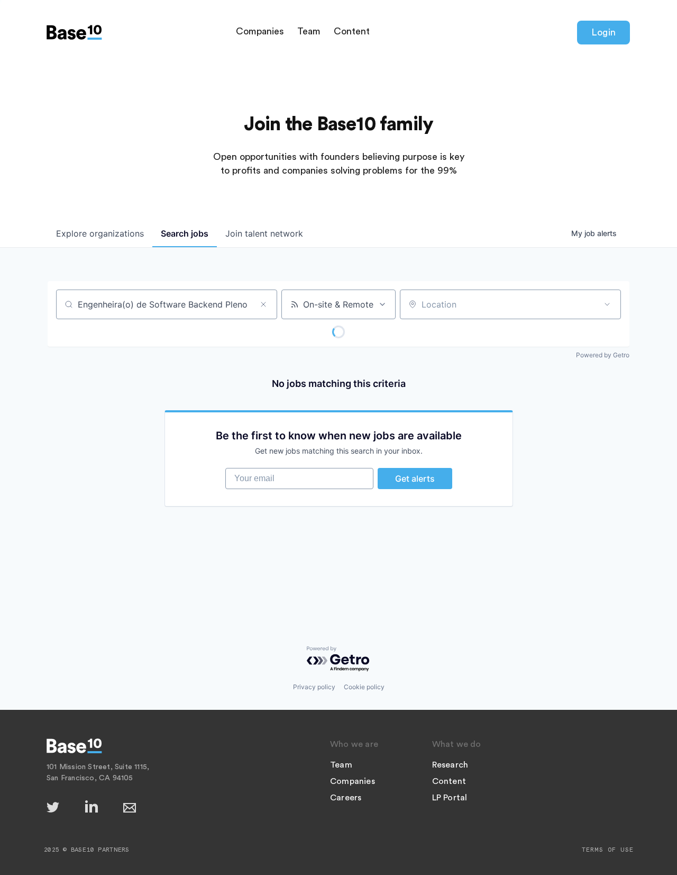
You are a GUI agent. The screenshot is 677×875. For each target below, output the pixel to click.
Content (352, 31)
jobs (184, 233)
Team (309, 31)
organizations (100, 233)
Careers (345, 797)
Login (603, 32)
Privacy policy (314, 687)
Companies (260, 31)
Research (450, 765)
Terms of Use (608, 849)
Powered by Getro (602, 355)
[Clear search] (263, 304)
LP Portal (450, 797)
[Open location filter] (607, 304)
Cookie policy (364, 687)
